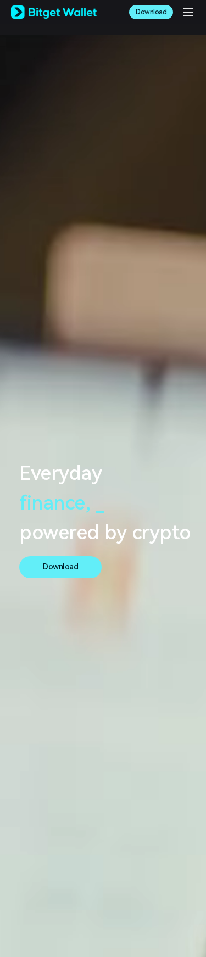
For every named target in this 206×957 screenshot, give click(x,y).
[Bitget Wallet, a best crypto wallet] (54, 12)
